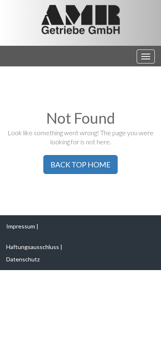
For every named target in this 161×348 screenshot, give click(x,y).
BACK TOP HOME (80, 164)
